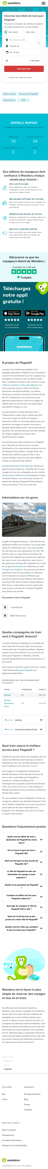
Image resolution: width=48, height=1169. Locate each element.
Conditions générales (11, 1140)
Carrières (28, 1109)
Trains (4, 1099)
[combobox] (24, 40)
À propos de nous (32, 1094)
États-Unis (8, 1061)
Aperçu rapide (9, 94)
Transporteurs (9, 100)
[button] (43, 3)
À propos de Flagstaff (28, 94)
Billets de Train (8, 1057)
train (38, 551)
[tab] (13, 33)
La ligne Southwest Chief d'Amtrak (17, 466)
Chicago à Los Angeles (12, 569)
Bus (3, 1094)
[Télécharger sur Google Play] (35, 313)
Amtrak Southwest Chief (9, 703)
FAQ (23, 100)
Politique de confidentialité (14, 1145)
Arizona (7, 1065)
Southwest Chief (19, 566)
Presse (27, 1104)
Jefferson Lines (22, 475)
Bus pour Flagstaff (24, 670)
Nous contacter (9, 1130)
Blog (26, 1099)
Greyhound (7, 475)
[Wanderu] (11, 3)
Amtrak (7, 695)
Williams (31, 576)
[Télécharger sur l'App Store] (12, 313)
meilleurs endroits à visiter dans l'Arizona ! (20, 385)
